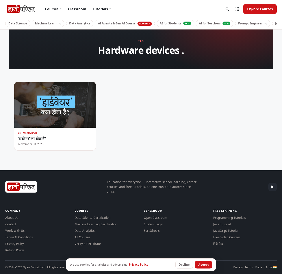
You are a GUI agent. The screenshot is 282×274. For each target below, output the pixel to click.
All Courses (82, 237)
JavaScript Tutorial (225, 231)
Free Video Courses (226, 237)
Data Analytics (79, 23)
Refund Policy (14, 250)
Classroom (77, 9)
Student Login (153, 224)
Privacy (238, 267)
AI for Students (175, 23)
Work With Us (14, 231)
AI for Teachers (214, 23)
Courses (53, 9)
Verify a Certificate (88, 244)
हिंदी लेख (218, 244)
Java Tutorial (222, 224)
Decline (184, 265)
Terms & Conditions (19, 237)
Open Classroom (155, 218)
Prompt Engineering (252, 23)
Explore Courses (260, 9)
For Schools (152, 231)
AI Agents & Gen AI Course (124, 23)
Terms (249, 267)
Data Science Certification (92, 218)
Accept (203, 264)
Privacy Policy (14, 244)
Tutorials (102, 9)
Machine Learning (48, 23)
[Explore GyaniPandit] (237, 9)
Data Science (17, 23)
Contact (10, 224)
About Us (11, 218)
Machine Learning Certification (96, 224)
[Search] (227, 9)
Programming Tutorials (229, 218)
